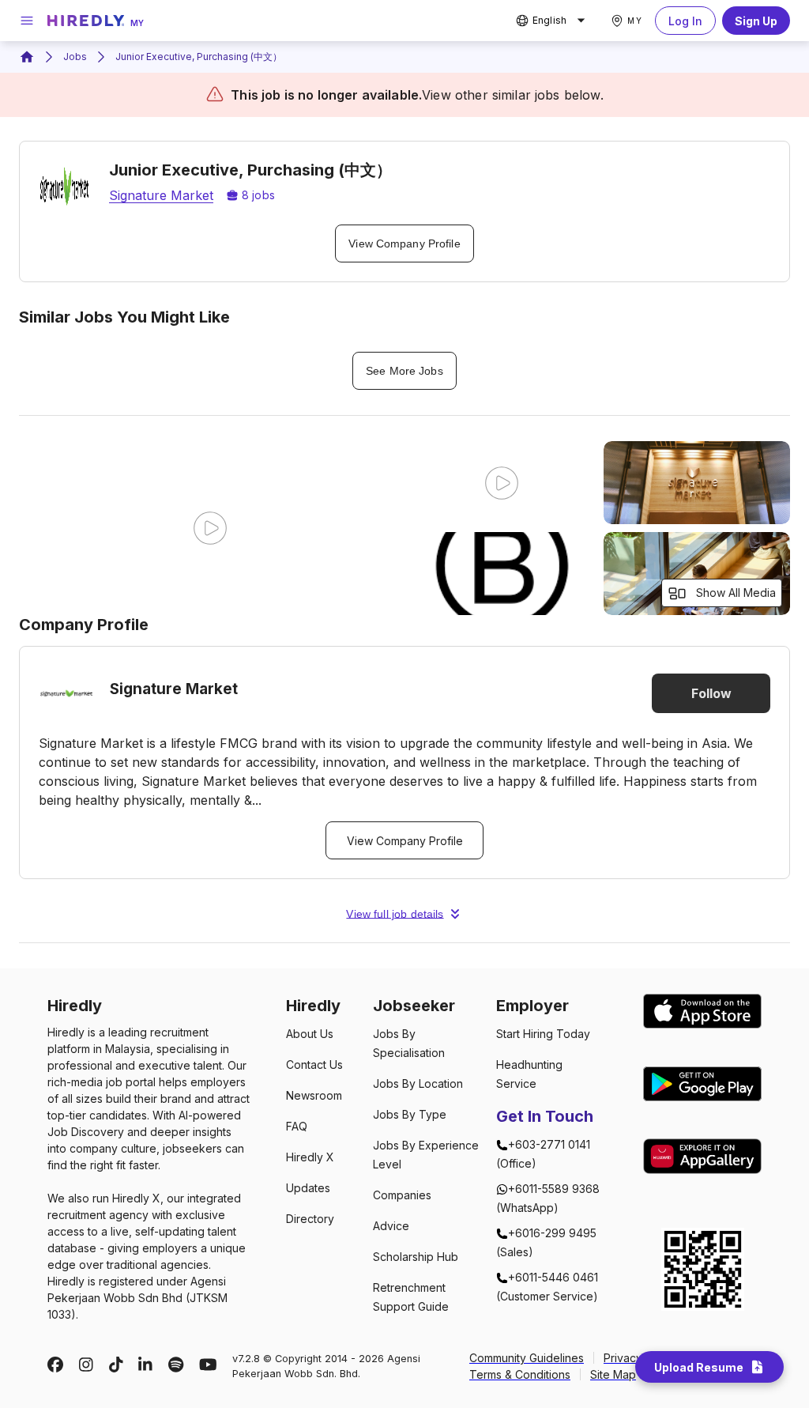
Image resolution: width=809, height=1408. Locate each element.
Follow (711, 693)
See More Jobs (404, 370)
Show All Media (736, 592)
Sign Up (756, 21)
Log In (685, 21)
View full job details (394, 914)
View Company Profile (404, 243)
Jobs (75, 56)
